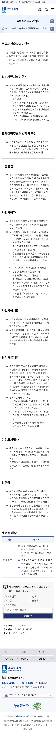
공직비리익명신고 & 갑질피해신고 (22, 695)
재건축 (22, 28)
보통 (9, 600)
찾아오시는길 (36, 716)
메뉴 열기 (52, 29)
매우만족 (11, 596)
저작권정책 (9, 716)
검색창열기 (46, 9)
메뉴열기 (52, 9)
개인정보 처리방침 (22, 716)
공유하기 (52, 21)
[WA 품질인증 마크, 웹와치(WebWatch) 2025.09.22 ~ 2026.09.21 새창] (37, 706)
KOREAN (40, 9)
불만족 (35, 600)
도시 (7, 28)
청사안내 (46, 716)
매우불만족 (12, 604)
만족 (34, 596)
